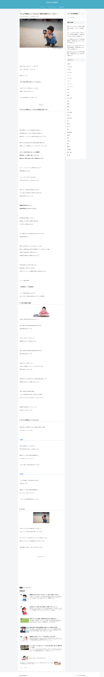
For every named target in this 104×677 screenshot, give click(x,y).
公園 (68, 101)
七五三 (68, 89)
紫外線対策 (69, 132)
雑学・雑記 (69, 152)
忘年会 (68, 115)
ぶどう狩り (69, 72)
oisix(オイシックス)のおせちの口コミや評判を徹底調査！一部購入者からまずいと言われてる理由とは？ (75, 47)
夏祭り (68, 106)
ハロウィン (69, 83)
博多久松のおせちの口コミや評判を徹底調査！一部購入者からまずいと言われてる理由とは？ (75, 53)
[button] (84, 17)
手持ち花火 (69, 118)
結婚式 (68, 135)
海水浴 (68, 123)
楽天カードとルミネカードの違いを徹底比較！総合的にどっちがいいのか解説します (75, 28)
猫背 (27, 587)
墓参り (68, 103)
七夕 (68, 92)
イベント (69, 75)
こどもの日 (69, 66)
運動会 (68, 146)
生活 (68, 129)
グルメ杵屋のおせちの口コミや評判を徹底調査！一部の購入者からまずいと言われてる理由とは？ (75, 41)
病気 (30, 587)
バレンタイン (70, 86)
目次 (40, 104)
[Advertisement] (41, 57)
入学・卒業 (69, 98)
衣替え (68, 140)
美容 (68, 138)
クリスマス (69, 78)
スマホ (68, 81)
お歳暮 (68, 63)
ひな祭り (69, 69)
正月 (68, 120)
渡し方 (68, 126)
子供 (24, 587)
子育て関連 (69, 112)
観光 (68, 143)
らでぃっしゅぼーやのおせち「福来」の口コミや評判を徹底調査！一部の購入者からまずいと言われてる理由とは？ (75, 34)
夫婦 (68, 109)
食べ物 (68, 155)
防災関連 (69, 149)
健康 (21, 587)
